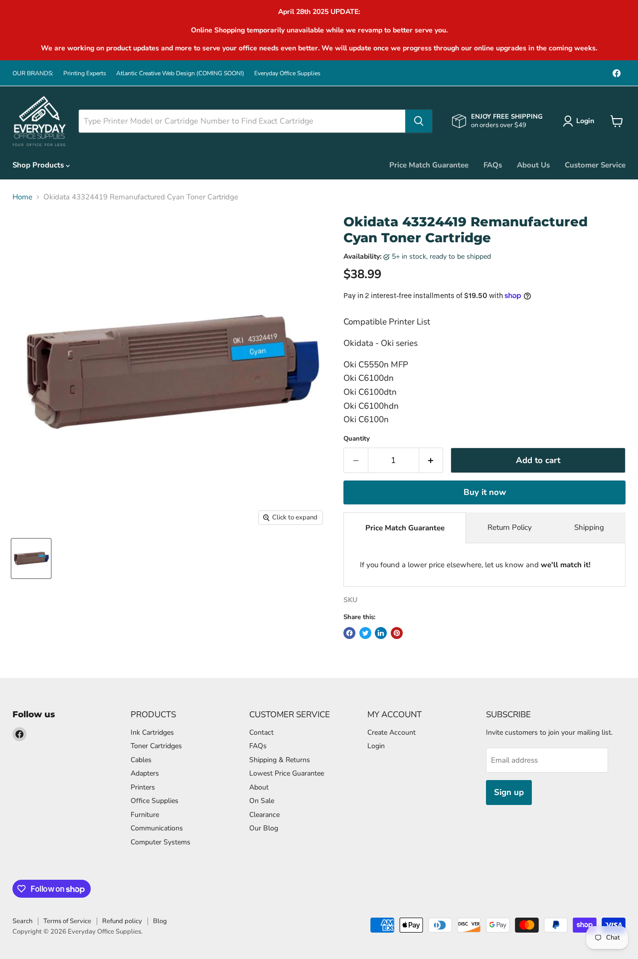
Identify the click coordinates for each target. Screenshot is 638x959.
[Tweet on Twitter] (365, 633)
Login (376, 746)
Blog (160, 921)
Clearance (264, 814)
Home (22, 197)
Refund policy (122, 921)
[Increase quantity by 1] (431, 460)
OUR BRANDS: (32, 73)
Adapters (145, 773)
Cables (141, 760)
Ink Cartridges (152, 732)
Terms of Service (67, 921)
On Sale (261, 800)
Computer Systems (160, 842)
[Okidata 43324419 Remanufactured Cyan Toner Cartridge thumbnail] (31, 558)
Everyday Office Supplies (287, 73)
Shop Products (39, 165)
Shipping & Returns (279, 760)
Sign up (509, 792)
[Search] (418, 121)
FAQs (492, 165)
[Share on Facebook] (349, 633)
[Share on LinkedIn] (381, 633)
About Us (533, 165)
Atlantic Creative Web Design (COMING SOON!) (180, 73)
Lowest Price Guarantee (286, 773)
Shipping (589, 527)
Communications (157, 828)
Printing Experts (84, 73)
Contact (261, 732)
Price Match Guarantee (429, 165)
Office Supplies (154, 800)
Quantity (356, 439)
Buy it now (485, 492)
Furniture (145, 814)
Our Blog (263, 828)
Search (22, 921)
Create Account (391, 732)
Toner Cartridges (156, 746)
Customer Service (595, 165)
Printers (143, 787)
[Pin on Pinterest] (397, 633)
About (259, 787)
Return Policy (509, 527)
